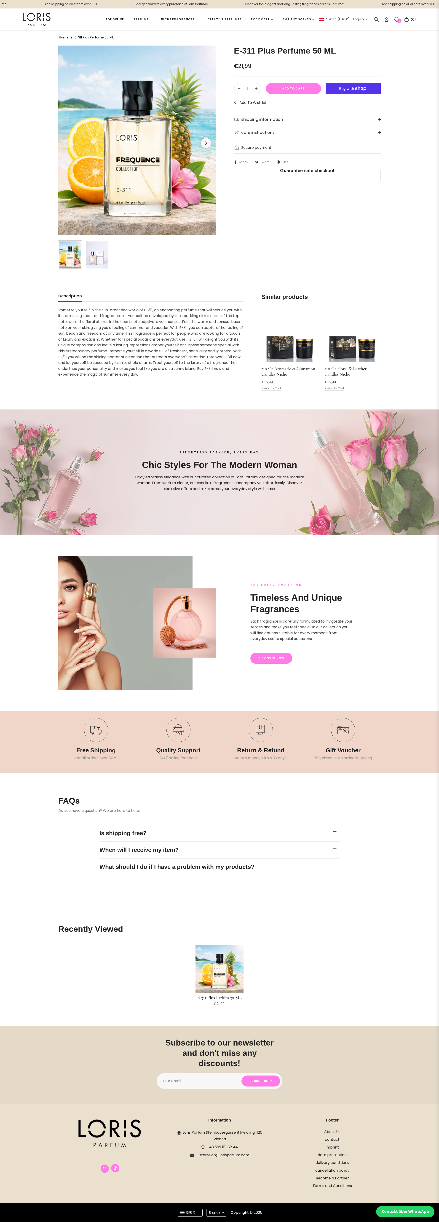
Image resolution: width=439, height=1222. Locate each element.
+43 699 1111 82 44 (222, 1147)
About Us (332, 1131)
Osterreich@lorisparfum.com (222, 1155)
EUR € (190, 1212)
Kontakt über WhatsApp (405, 1211)
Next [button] (206, 143)
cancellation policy (332, 1170)
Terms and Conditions (332, 1185)
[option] (137, 140)
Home (64, 37)
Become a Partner (332, 1178)
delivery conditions (332, 1162)
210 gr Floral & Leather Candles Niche (345, 371)
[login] (386, 19)
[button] (377, 19)
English (358, 19)
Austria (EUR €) (337, 19)
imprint (332, 1147)
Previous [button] (68, 143)
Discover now (271, 658)
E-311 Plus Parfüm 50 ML (219, 997)
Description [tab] (70, 296)
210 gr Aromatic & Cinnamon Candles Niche (288, 371)
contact (332, 1139)
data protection (332, 1154)
